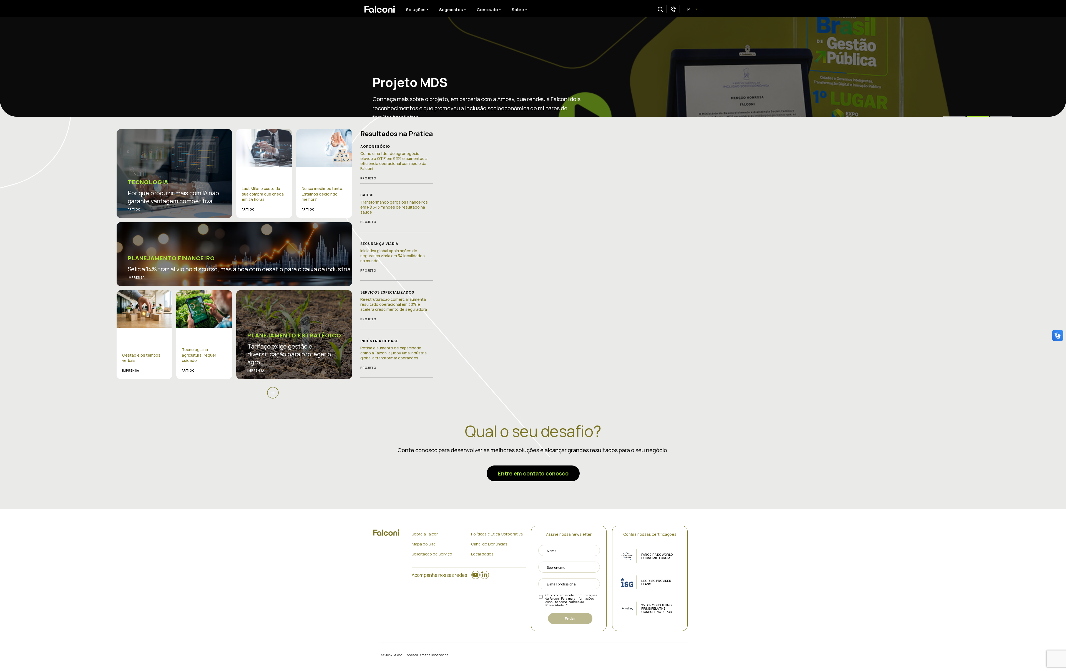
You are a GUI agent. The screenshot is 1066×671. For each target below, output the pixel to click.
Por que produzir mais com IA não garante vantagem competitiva (173, 197)
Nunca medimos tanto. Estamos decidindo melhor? (322, 194)
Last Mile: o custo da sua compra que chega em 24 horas (263, 194)
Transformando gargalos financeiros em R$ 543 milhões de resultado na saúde (394, 207)
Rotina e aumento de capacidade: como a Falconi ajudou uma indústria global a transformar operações (393, 352)
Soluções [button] (415, 9)
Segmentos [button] (451, 9)
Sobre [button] (518, 9)
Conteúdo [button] (487, 9)
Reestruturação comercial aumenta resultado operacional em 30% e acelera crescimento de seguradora (393, 304)
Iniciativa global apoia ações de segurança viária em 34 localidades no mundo (392, 255)
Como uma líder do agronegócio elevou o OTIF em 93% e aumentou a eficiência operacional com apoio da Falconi (394, 161)
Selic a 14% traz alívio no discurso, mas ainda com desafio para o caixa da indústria (239, 269)
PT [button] (690, 9)
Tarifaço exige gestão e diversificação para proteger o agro (289, 354)
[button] (660, 9)
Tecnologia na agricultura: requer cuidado (199, 355)
